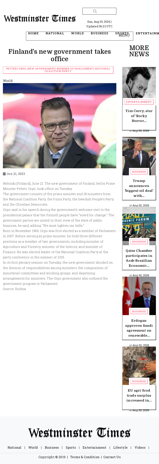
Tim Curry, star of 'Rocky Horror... (138, 116)
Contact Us (112, 457)
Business (139, 171)
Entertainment (139, 101)
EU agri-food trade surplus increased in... (138, 395)
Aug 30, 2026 (140, 130)
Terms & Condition (84, 457)
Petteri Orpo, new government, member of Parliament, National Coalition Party (58, 70)
